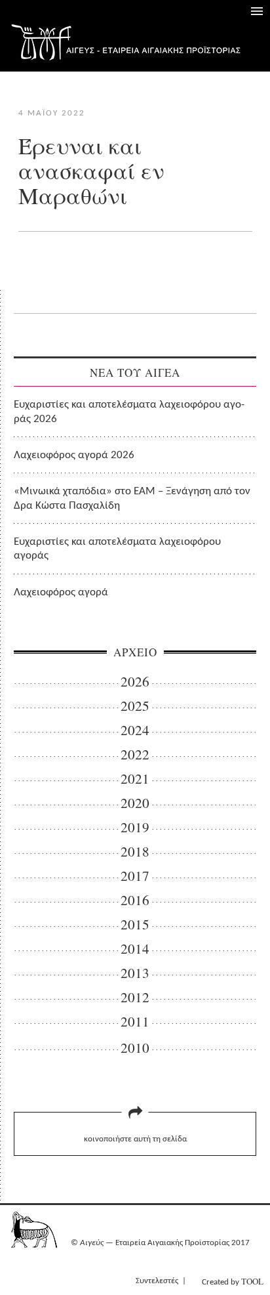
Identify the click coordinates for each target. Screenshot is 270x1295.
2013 (135, 973)
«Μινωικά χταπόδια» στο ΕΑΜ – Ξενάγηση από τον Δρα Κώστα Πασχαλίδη (132, 498)
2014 (135, 949)
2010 (135, 1048)
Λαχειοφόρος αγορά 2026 (74, 455)
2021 (135, 779)
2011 (135, 1021)
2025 (135, 706)
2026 (135, 681)
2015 (135, 924)
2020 (135, 803)
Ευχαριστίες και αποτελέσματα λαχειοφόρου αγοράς (117, 548)
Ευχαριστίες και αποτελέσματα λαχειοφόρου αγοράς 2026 (129, 411)
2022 (135, 754)
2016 (135, 900)
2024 (135, 730)
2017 (135, 876)
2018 (135, 851)
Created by (232, 1281)
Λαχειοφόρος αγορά (61, 592)
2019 (135, 827)
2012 (135, 997)
